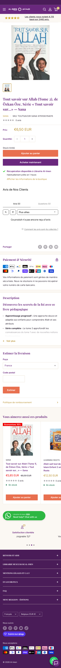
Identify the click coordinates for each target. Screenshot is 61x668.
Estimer (11, 390)
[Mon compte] (50, 9)
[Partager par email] (56, 247)
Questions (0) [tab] (44, 203)
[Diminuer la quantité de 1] (17, 139)
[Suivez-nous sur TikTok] (26, 628)
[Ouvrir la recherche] (44, 9)
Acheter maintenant (30, 162)
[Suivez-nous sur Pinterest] (16, 628)
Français (8, 614)
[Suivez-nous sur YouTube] (21, 628)
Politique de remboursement (17, 402)
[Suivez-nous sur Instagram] (10, 628)
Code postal (9, 372)
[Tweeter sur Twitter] (51, 247)
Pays (5, 359)
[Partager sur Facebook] (40, 247)
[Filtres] (13, 212)
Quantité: (7, 139)
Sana (6, 116)
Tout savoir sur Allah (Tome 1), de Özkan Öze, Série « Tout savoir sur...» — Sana (21, 467)
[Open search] (6, 212)
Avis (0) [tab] (16, 203)
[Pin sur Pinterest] (45, 247)
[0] (56, 9)
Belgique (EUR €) (28, 614)
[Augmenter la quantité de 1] (32, 139)
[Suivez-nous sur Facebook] (5, 628)
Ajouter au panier (30, 153)
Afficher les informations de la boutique (27, 179)
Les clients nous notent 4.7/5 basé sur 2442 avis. (39, 18)
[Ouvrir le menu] (4, 9)
